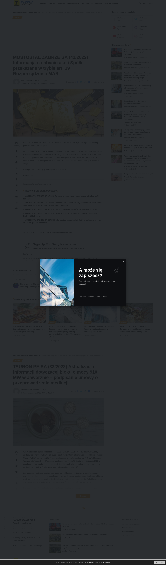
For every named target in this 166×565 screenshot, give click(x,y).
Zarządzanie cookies (102, 562)
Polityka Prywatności (86, 562)
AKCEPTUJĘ (160, 562)
